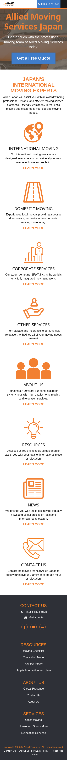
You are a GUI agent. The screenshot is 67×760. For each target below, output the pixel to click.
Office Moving (33, 719)
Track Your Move (33, 657)
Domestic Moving (33, 208)
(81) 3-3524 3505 (36, 611)
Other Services (33, 324)
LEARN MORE (33, 168)
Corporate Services (33, 268)
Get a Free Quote (33, 58)
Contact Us (33, 565)
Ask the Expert (33, 663)
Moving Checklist (33, 650)
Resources (33, 445)
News (33, 505)
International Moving (33, 148)
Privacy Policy (40, 750)
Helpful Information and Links (33, 670)
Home (35, 754)
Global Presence (33, 688)
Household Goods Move (33, 726)
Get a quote (36, 617)
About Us (33, 384)
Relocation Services (33, 733)
